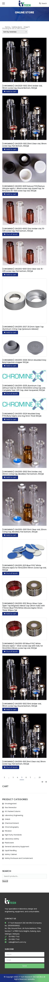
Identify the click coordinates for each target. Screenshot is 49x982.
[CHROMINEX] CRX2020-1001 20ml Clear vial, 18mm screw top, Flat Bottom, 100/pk (24, 145)
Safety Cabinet (11, 854)
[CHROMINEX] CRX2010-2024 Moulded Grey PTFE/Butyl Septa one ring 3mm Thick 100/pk (21, 415)
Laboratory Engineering (14, 815)
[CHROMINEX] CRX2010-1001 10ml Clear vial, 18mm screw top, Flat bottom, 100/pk (24, 762)
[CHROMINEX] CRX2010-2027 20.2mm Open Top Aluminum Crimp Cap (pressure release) (23, 328)
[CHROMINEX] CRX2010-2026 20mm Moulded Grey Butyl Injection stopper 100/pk (24, 361)
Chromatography (12, 827)
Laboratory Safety (12, 839)
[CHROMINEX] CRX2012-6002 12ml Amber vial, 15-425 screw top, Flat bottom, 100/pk (23, 229)
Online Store (17, 27)
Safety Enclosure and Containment (19, 858)
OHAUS (7, 819)
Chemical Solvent (12, 823)
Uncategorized (10, 803)
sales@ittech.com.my (17, 942)
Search (44, 3)
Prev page (42, 782)
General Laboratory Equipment (17, 846)
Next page (46, 782)
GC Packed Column (12, 811)
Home (7, 27)
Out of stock (12, 234)
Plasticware (9, 843)
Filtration (8, 831)
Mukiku (32, 979)
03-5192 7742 (14, 936)
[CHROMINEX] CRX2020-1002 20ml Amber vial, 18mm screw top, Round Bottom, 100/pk (22, 87)
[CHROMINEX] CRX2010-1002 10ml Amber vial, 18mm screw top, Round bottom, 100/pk (21, 705)
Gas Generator (11, 807)
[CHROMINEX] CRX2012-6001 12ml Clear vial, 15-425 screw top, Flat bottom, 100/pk (22, 270)
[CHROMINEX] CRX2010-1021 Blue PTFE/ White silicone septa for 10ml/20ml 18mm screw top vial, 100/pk (24, 567)
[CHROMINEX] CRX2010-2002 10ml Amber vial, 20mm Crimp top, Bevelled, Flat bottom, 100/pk (23, 473)
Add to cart (11, 91)
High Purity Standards (13, 835)
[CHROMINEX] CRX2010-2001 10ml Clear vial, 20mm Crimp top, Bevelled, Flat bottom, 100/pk (24, 530)
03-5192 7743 (14, 939)
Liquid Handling (11, 850)
